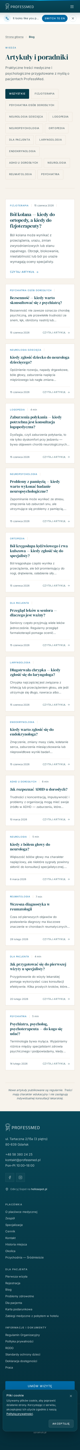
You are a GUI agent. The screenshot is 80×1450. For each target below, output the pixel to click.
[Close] (72, 18)
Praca (9, 1367)
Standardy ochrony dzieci (22, 1354)
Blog (8, 1289)
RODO (9, 1348)
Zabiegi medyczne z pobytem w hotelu (32, 1316)
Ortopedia (57, 128)
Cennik (10, 1231)
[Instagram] (20, 1177)
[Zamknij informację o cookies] (70, 1396)
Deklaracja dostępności (21, 1361)
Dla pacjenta (19, 139)
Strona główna (14, 37)
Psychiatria (50, 174)
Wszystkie (17, 93)
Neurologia (57, 162)
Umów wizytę (40, 1386)
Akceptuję (61, 1423)
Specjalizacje (14, 1225)
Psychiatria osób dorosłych (31, 105)
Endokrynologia (22, 151)
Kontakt (10, 1238)
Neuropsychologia (24, 128)
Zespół (10, 1218)
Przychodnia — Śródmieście (24, 1257)
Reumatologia (20, 174)
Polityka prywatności (19, 1341)
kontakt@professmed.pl (22, 1160)
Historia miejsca (16, 1244)
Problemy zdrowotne (19, 1296)
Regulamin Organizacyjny (22, 1335)
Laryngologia (50, 139)
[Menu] (72, 6)
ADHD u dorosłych (23, 162)
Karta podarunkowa (18, 1309)
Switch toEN (55, 18)
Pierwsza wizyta (16, 1276)
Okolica (10, 1251)
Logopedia (60, 116)
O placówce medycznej (21, 1212)
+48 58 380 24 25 (18, 1154)
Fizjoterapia (44, 93)
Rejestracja (12, 1283)
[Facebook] (9, 1177)
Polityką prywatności (19, 1413)
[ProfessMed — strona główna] (24, 6)
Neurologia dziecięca (26, 116)
